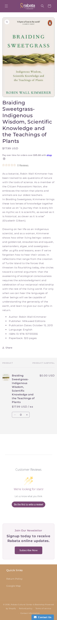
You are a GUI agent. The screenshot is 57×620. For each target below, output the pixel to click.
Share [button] (9, 347)
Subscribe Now (28, 550)
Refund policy (25, 608)
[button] (6, 6)
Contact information (30, 613)
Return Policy (14, 578)
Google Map (13, 585)
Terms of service (43, 608)
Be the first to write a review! (28, 504)
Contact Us (44, 617)
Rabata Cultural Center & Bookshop (27, 604)
